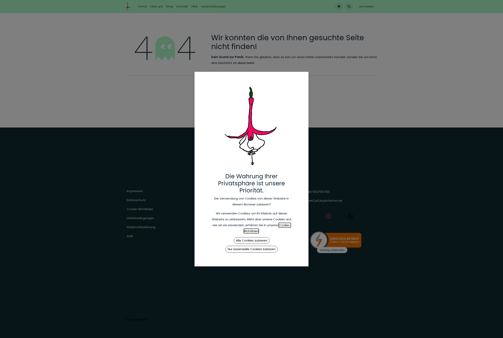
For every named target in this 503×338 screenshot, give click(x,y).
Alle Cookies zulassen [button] (251, 240)
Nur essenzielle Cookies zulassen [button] (251, 249)
